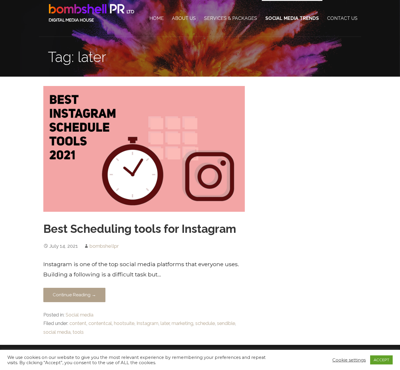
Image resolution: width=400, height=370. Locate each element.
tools (78, 332)
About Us (184, 18)
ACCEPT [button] (381, 359)
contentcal (100, 323)
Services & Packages (230, 18)
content (77, 323)
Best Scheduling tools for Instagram (139, 228)
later (165, 323)
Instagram (147, 323)
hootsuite (124, 323)
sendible (226, 323)
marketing (182, 323)
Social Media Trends (292, 18)
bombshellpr (104, 246)
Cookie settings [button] (349, 360)
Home (156, 18)
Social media (79, 315)
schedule (205, 323)
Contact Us (342, 18)
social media (57, 332)
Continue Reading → (74, 294)
